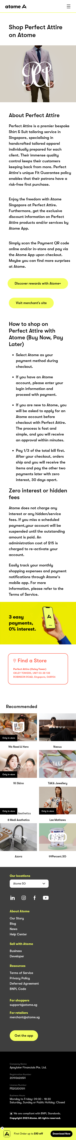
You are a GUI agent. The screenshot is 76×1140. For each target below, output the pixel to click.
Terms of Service (21, 973)
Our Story (17, 918)
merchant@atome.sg (25, 1017)
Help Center (18, 934)
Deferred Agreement (24, 983)
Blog (13, 923)
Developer (17, 956)
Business (16, 951)
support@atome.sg (23, 1005)
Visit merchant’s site (31, 303)
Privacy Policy (20, 978)
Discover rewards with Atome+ (38, 283)
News (13, 929)
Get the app (24, 1036)
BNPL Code (18, 989)
